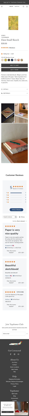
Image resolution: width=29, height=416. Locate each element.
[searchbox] (8, 217)
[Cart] (27, 6)
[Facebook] (10, 354)
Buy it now (14, 69)
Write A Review (16, 209)
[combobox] (20, 221)
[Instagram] (14, 354)
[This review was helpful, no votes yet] (19, 252)
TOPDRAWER (5, 37)
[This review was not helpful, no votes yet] (22, 252)
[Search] (23, 6)
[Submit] (27, 333)
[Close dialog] (27, 402)
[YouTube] (18, 354)
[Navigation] (2, 6)
